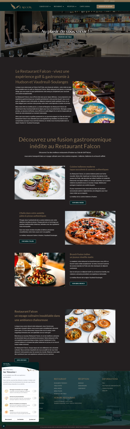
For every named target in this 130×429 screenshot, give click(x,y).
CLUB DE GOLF (44, 6)
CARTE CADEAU (85, 6)
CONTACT (106, 1)
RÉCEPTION (70, 6)
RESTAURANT (58, 6)
